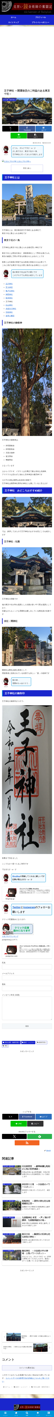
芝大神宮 (9, 287)
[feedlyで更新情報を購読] (39, 1136)
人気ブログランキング (10, 936)
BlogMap (16, 876)
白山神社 (9, 305)
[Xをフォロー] (14, 1136)
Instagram (29, 907)
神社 (6, 1046)
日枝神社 (9, 312)
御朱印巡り (42, 1042)
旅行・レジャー (29, 1042)
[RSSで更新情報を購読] (27, 1142)
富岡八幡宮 (10, 316)
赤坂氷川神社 (11, 309)
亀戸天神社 (10, 291)
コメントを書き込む (27, 1368)
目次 (25, 168)
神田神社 (9, 294)
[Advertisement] (27, 57)
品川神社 (9, 284)
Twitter (16, 907)
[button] (35, 135)
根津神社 (9, 298)
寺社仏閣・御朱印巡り (12, 1042)
